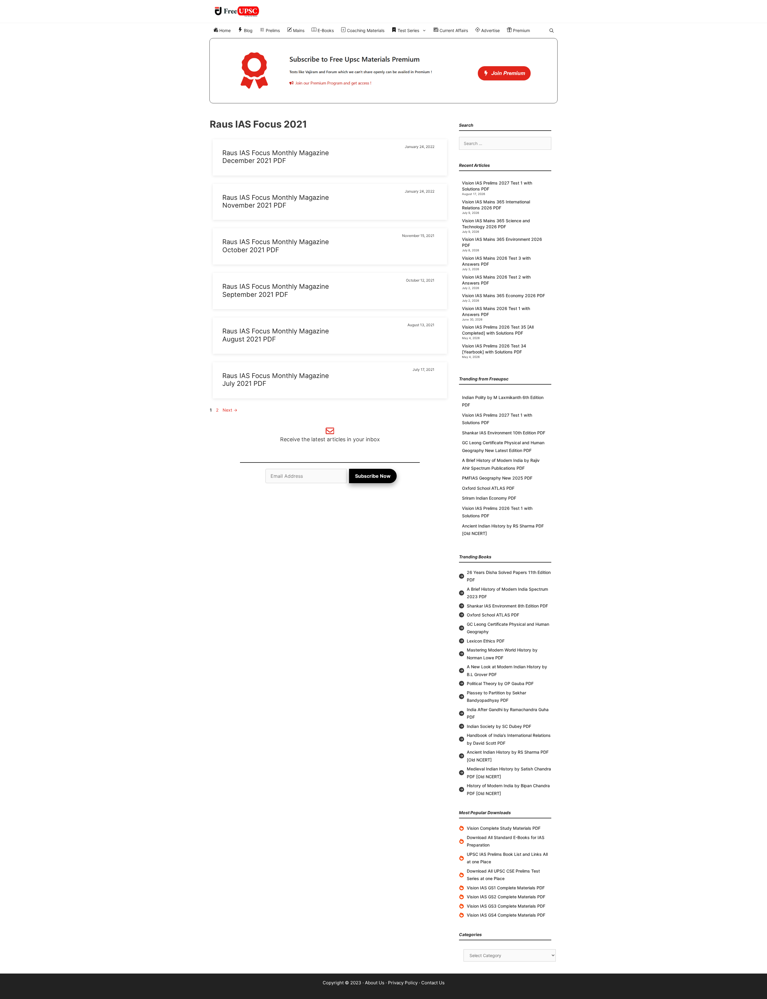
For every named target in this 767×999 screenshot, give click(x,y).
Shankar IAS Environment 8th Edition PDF (507, 605)
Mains (298, 30)
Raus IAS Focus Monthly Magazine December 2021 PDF (275, 156)
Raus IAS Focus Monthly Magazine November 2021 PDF (275, 201)
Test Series (407, 30)
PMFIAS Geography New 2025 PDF (497, 477)
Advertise (490, 30)
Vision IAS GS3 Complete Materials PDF (506, 906)
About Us (374, 983)
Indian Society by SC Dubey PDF (499, 726)
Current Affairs (453, 30)
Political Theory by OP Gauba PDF (500, 683)
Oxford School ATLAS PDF (488, 488)
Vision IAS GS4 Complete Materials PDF (506, 915)
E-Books (325, 30)
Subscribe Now (373, 476)
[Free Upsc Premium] (383, 70)
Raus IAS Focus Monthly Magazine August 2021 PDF (275, 335)
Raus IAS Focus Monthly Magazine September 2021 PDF (275, 290)
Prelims (272, 30)
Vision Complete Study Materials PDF (503, 828)
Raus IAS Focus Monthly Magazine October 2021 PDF (275, 245)
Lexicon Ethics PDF (486, 640)
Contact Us (433, 983)
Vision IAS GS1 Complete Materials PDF (506, 887)
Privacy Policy (403, 983)
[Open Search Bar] (551, 30)
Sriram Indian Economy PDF (489, 498)
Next (230, 409)
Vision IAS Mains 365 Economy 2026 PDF (503, 295)
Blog (248, 30)
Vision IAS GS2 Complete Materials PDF (506, 896)
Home (224, 30)
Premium (521, 30)
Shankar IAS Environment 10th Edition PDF (503, 432)
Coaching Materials (365, 30)
